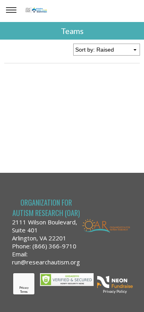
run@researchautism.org (46, 262)
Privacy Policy (115, 291)
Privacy (24, 287)
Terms (24, 291)
